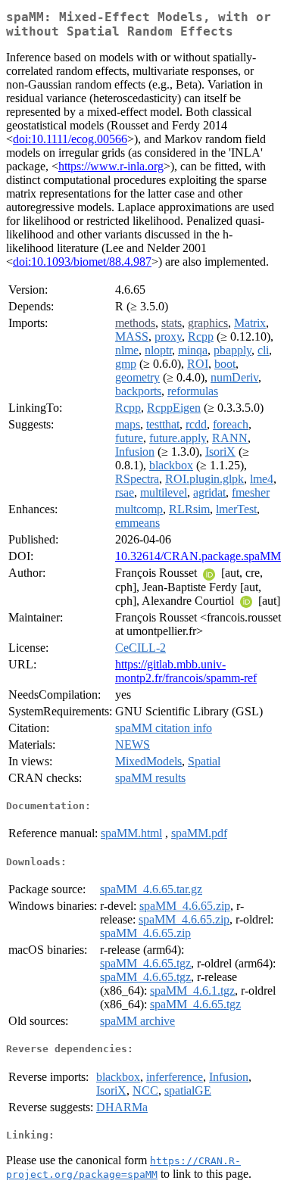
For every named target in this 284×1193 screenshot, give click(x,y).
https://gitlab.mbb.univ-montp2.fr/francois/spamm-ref (186, 671)
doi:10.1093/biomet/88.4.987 (82, 261)
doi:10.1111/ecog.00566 (70, 138)
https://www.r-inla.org (111, 166)
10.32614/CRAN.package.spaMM (198, 556)
